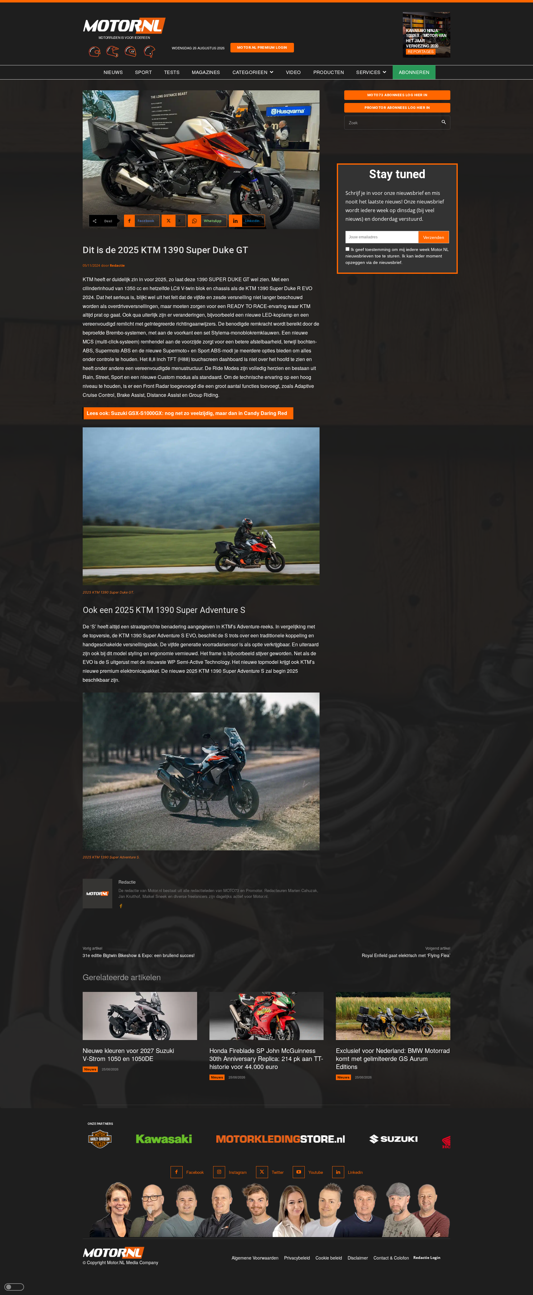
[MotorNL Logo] (113, 1253)
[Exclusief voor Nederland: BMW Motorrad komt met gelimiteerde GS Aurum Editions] (393, 1016)
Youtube (315, 1172)
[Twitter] (262, 1172)
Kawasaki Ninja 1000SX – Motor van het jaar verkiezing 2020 (426, 38)
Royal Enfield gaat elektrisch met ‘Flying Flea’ (406, 955)
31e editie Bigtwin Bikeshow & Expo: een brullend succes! (139, 955)
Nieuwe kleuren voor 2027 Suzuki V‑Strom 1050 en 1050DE (128, 1054)
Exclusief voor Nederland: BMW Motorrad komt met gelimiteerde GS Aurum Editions (393, 1058)
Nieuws (90, 1069)
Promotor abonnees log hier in (397, 107)
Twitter (277, 1172)
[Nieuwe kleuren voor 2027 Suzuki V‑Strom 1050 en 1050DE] (140, 1016)
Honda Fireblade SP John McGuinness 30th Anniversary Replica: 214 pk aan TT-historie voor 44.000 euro (266, 1058)
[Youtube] (299, 1172)
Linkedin (355, 1172)
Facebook (195, 1172)
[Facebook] (120, 904)
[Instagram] (219, 1172)
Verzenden (433, 237)
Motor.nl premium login (262, 47)
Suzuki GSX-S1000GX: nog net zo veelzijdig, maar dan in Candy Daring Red (199, 413)
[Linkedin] (338, 1172)
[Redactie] (97, 894)
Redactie (117, 265)
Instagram (238, 1172)
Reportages (421, 51)
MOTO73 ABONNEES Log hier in (397, 95)
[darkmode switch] (14, 1287)
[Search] (443, 123)
